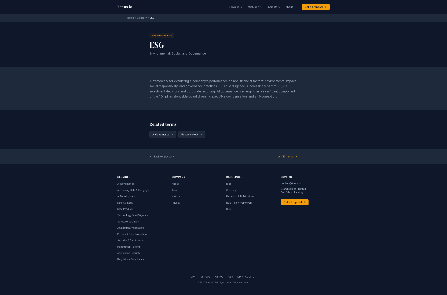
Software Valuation (128, 221)
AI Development (126, 196)
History (176, 196)
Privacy (176, 202)
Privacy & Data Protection (132, 234)
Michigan (253, 6)
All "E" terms (285, 156)
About (289, 6)
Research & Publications (240, 196)
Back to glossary (164, 156)
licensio (124, 7)
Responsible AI (190, 134)
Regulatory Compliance (130, 259)
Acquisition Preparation (130, 227)
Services (234, 6)
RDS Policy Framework (239, 202)
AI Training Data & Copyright (133, 190)
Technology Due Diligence (132, 215)
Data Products (125, 208)
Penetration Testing (128, 246)
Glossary (142, 17)
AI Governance (161, 134)
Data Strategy (125, 202)
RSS (228, 208)
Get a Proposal (314, 6)
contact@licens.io (291, 183)
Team (175, 190)
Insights (272, 6)
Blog (229, 183)
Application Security (128, 252)
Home (130, 17)
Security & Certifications (131, 240)
